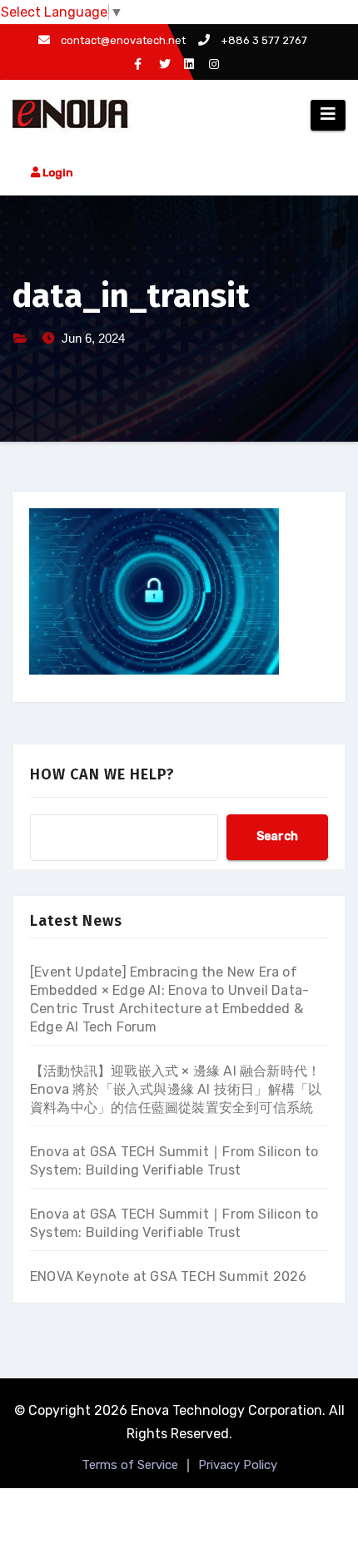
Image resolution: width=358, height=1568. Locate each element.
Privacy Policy (237, 1464)
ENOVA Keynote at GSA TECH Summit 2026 (168, 1276)
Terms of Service (130, 1464)
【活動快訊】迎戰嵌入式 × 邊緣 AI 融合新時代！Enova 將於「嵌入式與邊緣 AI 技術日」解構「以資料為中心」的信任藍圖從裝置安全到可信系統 (175, 1089)
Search (277, 836)
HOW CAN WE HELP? (102, 774)
